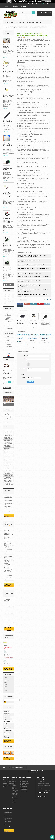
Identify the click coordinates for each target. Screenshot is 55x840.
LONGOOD (9, 346)
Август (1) (6, 680)
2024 (5, 684)
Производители (9, 333)
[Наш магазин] (8, 399)
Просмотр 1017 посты (8, 648)
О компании (9, 321)
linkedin (47, 303)
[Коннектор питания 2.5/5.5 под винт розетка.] (6, 263)
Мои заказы (23, 779)
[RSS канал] (9, 525)
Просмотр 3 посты (8, 657)
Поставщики (8, 410)
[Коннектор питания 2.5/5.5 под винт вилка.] (6, 239)
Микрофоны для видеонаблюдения (27, 39)
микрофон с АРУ (7, 465)
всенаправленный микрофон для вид (8, 432)
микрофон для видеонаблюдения (8, 435)
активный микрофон (6, 468)
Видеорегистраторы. (9, 296)
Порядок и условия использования (9, 318)
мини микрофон (7, 463)
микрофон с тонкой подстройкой (8, 473)
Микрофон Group (8, 417)
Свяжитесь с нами (21, 4)
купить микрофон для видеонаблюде (8, 443)
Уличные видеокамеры (6, 737)
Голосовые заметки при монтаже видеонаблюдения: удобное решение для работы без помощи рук (9, 535)
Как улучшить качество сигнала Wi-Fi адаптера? (30, 273)
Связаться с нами (15, 791)
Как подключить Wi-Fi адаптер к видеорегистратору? (31, 264)
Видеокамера (6, 711)
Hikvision (8, 344)
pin (39, 303)
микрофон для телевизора (7, 449)
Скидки (7, 359)
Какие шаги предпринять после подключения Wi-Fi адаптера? (33, 276)
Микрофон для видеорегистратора (8, 733)
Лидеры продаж (14, 785)
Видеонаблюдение (34, 22)
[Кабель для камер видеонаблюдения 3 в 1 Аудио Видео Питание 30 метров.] (34, 316)
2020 (5, 690)
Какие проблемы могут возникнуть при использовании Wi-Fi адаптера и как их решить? (32, 290)
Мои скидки (23, 791)
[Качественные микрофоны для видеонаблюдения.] (5, 753)
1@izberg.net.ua (42, 796)
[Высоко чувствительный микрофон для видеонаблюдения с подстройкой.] (6, 64)
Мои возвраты (24, 781)
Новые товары (14, 782)
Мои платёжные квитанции (25, 784)
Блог (6, 303)
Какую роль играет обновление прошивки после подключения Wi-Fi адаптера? (33, 295)
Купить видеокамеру (8, 730)
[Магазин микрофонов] (10, 14)
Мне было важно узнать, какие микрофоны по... (7, 600)
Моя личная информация (24, 788)
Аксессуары (20, 22)
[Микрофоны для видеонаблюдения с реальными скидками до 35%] (27, 1)
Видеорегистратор (7, 719)
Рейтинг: (23, 374)
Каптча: (23, 377)
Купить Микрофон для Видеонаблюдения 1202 (8, 97)
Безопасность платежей (8, 325)
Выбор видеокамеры (8, 721)
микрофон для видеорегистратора (8, 438)
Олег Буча (7, 663)
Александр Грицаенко (7, 655)
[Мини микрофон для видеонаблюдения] (6, 90)
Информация (8, 308)
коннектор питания (8, 470)
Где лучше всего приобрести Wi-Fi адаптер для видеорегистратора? (29, 285)
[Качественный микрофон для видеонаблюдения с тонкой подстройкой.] (12, 753)
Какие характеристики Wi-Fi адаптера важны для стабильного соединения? (33, 269)
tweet (33, 303)
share (20, 303)
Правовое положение (8, 314)
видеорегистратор (8, 475)
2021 (5, 688)
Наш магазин (10, 328)
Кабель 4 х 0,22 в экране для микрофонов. (7, 46)
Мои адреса (23, 786)
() (9, 551)
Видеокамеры (7, 716)
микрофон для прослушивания (7, 446)
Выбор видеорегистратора (8, 724)
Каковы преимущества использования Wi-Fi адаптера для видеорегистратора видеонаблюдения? (32, 256)
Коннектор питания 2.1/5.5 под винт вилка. (7, 245)
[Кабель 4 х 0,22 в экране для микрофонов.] (6, 40)
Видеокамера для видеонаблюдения (7, 714)
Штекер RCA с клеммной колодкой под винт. (7, 168)
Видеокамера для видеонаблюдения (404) (8, 497)
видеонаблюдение (8, 457)
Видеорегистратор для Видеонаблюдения (39, 40)
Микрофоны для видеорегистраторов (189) (8, 508)
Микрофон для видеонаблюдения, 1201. (7, 122)
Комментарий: (22, 368)
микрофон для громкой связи (7, 460)
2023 (5, 686)
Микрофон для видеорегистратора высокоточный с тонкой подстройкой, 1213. (8, 194)
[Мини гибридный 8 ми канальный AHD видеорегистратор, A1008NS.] (22, 316)
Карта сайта (13, 801)
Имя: (24, 355)
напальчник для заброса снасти (7, 478)
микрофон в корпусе (6, 452)
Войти (49, 4)
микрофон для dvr (8, 440)
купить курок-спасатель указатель (8, 484)
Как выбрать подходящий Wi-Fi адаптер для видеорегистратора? (29, 260)
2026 (5, 677)
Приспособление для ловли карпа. (8, 481)
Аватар (23, 362)
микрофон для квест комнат (7, 455)
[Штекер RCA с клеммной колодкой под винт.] (6, 162)
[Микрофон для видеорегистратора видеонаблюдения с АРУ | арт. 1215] (6, 138)
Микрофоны (9, 22)
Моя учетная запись (26, 777)
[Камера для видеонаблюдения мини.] (45, 316)
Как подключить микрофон (7, 728)
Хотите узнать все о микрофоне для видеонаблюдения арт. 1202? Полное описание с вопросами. (9, 561)
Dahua (8, 339)
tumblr (20, 305)
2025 (5, 682)
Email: (23, 359)
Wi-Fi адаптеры (23, 299)
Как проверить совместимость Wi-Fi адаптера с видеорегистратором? (29, 281)
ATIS (7, 336)
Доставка (9, 312)
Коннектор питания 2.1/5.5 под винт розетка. (7, 269)
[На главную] (4, 27)
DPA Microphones (8, 341)
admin (5, 645)
